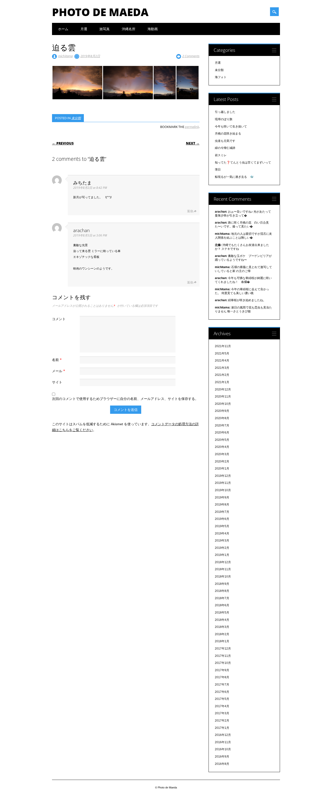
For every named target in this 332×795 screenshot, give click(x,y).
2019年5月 (222, 526)
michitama (65, 56)
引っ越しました (225, 112)
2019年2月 (222, 548)
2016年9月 (222, 756)
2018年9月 (222, 584)
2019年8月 (222, 504)
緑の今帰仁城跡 (225, 148)
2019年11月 (223, 483)
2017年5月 (222, 699)
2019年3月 (222, 540)
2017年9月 (222, 670)
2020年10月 (223, 404)
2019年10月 (223, 490)
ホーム (63, 29)
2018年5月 (222, 612)
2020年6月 (222, 432)
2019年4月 (222, 533)
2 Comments (191, 56)
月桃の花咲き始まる (228, 133)
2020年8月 (222, 418)
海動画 (153, 29)
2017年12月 (223, 648)
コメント (59, 318)
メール (58, 371)
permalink (192, 127)
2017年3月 (222, 713)
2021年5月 (222, 353)
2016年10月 (223, 749)
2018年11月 (223, 569)
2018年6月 (222, 605)
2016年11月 (223, 742)
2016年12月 (223, 735)
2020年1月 (222, 468)
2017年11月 (223, 656)
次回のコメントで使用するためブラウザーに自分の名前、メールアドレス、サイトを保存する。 (125, 398)
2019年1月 (222, 555)
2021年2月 (222, 375)
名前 (57, 359)
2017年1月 (222, 728)
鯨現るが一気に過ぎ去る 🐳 (234, 177)
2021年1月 (222, 382)
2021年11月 (223, 346)
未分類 (76, 118)
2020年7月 (222, 425)
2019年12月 (223, 476)
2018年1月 (222, 641)
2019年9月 (222, 497)
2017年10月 (223, 663)
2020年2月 (222, 461)
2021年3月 (222, 368)
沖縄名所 (128, 29)
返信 (190, 211)
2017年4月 (222, 706)
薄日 (218, 169)
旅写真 (104, 29)
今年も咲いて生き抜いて (231, 126)
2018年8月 (222, 591)
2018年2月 (222, 634)
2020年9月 (222, 411)
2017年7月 (222, 684)
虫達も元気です (225, 141)
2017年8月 (222, 677)
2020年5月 (222, 440)
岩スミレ (221, 155)
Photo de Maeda (100, 12)
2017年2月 (222, 720)
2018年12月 (223, 562)
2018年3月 (222, 627)
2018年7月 (222, 598)
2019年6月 (222, 519)
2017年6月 (222, 692)
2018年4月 (222, 620)
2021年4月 (222, 360)
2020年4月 (222, 447)
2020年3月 (222, 454)
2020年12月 (223, 389)
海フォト (221, 77)
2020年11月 (223, 396)
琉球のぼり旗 (223, 119)
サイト (57, 382)
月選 (83, 29)
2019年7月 (222, 512)
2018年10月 (223, 576)
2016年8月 (222, 764)
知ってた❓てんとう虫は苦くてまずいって (243, 162)
